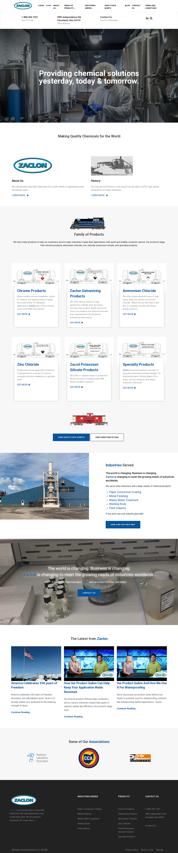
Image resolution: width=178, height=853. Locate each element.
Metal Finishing (118, 496)
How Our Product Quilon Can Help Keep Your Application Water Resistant (87, 687)
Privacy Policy (131, 850)
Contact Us (136, 6)
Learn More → (29, 820)
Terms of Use (147, 850)
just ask (139, 513)
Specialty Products (126, 836)
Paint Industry (117, 508)
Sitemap (159, 850)
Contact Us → (151, 825)
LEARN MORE (18, 195)
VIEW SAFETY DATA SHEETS (71, 437)
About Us (56, 6)
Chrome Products (126, 809)
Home (48, 5)
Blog (127, 5)
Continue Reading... (21, 712)
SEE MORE (22, 314)
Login (41, 5)
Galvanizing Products (127, 814)
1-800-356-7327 (30, 17)
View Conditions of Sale (107, 437)
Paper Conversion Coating (125, 492)
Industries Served (90, 6)
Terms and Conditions (150, 6)
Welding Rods (117, 504)
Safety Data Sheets (110, 6)
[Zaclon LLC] (23, 5)
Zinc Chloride (124, 823)
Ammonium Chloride (127, 818)
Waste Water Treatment (123, 500)
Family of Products (70, 6)
